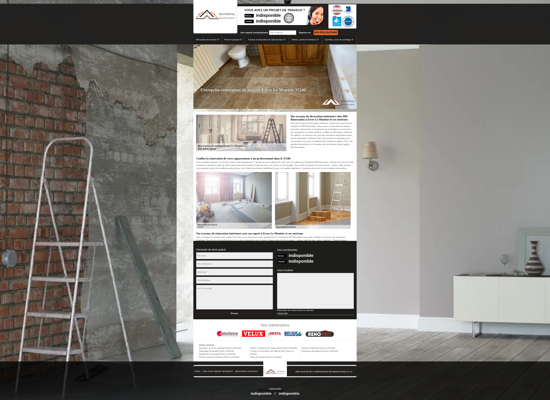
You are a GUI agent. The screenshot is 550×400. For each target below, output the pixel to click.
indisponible (268, 15)
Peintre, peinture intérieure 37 (305, 39)
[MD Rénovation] (275, 368)
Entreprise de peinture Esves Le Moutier (320, 351)
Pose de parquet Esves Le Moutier (266, 357)
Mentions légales (246, 371)
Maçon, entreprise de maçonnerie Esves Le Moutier (273, 348)
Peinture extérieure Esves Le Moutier (318, 348)
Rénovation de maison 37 (207, 39)
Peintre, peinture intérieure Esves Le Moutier (219, 357)
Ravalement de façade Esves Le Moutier (217, 354)
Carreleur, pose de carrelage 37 (339, 39)
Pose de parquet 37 (233, 39)
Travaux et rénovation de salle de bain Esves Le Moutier (272, 352)
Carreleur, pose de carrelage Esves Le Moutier (220, 348)
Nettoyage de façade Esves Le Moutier (216, 351)
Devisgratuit (289, 18)
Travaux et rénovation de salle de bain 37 (267, 39)
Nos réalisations (325, 32)
